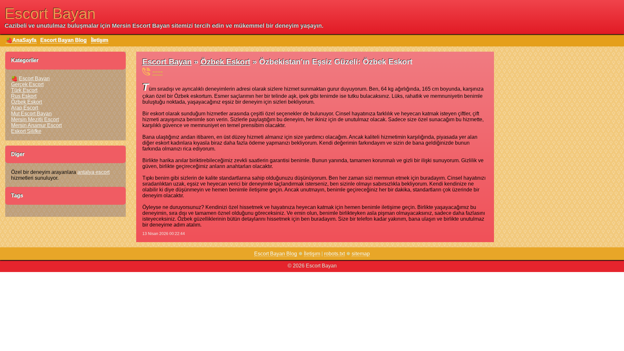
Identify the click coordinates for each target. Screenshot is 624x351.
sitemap (361, 253)
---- (157, 71)
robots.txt (334, 253)
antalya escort (93, 172)
